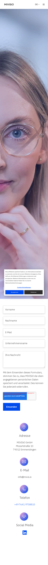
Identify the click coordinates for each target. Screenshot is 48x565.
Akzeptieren (14, 292)
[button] (43, 4)
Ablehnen (33, 292)
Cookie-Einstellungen (24, 287)
